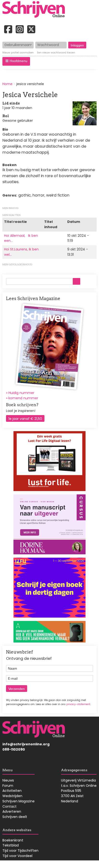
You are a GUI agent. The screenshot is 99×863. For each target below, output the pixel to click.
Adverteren (11, 811)
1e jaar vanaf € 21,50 (25, 418)
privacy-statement (78, 704)
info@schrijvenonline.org (26, 744)
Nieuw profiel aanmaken (18, 52)
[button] (16, 61)
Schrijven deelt (14, 816)
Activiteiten (12, 790)
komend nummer (23, 398)
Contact (9, 806)
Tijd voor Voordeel (17, 855)
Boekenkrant (12, 840)
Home (7, 83)
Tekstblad (10, 845)
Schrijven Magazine (18, 801)
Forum (7, 785)
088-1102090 (13, 749)
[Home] (35, 10)
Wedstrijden (12, 795)
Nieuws (8, 780)
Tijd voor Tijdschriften (20, 850)
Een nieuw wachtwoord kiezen (56, 52)
